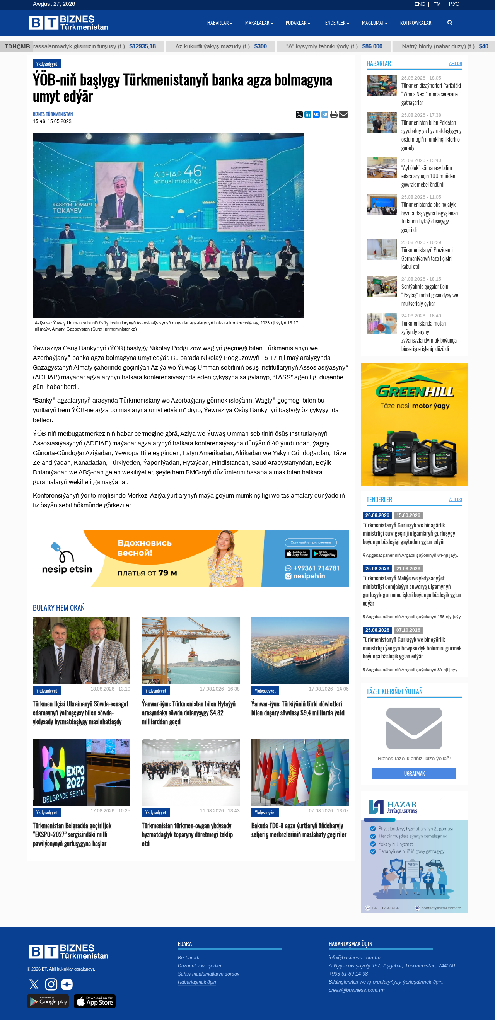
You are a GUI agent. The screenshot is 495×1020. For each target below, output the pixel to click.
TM (437, 4)
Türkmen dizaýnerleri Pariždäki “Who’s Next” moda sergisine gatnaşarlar (431, 93)
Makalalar (257, 22)
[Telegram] (324, 114)
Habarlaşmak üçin (197, 982)
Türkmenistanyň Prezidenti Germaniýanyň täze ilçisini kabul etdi (427, 258)
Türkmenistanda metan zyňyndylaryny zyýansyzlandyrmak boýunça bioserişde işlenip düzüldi (429, 335)
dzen (65, 984)
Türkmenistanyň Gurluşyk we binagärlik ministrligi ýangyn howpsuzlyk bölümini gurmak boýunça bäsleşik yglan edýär (412, 647)
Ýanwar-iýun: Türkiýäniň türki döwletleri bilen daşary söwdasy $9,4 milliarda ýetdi (298, 708)
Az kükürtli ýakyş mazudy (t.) (194, 46)
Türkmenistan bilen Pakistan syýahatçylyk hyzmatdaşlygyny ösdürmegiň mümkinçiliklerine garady (431, 135)
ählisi (455, 63)
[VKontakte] (316, 114)
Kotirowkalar (416, 22)
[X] (299, 114)
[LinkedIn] (307, 114)
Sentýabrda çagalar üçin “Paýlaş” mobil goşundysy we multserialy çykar (429, 294)
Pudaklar (296, 22)
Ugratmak (414, 773)
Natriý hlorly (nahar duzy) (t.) (419, 46)
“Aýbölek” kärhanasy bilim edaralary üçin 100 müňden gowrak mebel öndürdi (428, 176)
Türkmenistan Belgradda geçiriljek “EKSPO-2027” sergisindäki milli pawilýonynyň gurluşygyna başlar (72, 834)
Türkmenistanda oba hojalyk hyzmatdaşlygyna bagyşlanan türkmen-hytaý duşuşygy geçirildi (429, 217)
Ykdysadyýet (46, 63)
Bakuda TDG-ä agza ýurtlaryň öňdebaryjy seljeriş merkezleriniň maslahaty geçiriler (298, 830)
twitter (35, 984)
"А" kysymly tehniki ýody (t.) (308, 46)
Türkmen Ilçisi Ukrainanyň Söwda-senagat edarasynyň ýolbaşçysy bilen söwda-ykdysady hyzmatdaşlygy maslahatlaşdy (80, 712)
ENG (420, 4)
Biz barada (189, 957)
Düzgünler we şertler (200, 966)
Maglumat (373, 22)
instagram (50, 984)
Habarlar (379, 63)
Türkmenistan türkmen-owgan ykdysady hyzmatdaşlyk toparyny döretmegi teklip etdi (187, 834)
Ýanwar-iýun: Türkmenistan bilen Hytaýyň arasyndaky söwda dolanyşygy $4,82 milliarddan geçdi (189, 712)
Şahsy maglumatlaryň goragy (208, 974)
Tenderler (379, 499)
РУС (454, 4)
